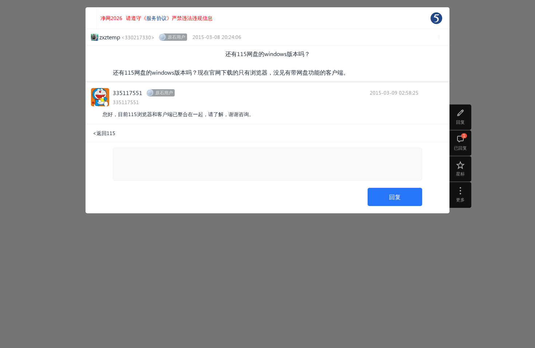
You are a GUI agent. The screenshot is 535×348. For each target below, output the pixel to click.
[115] (436, 18)
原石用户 (176, 37)
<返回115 (104, 133)
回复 (395, 197)
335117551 (127, 92)
